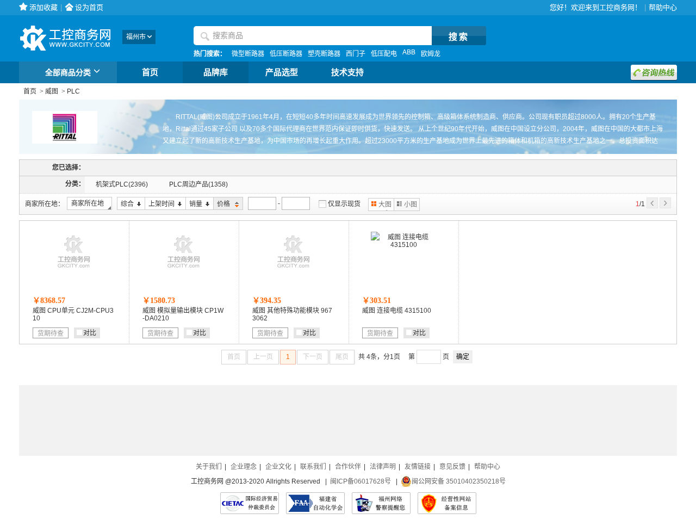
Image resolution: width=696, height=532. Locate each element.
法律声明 (383, 467)
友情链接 (418, 467)
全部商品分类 (68, 72)
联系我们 (313, 467)
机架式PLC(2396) (122, 184)
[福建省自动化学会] (315, 503)
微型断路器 (248, 54)
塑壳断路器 (324, 54)
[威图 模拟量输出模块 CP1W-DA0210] (184, 270)
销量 (193, 204)
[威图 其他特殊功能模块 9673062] (293, 270)
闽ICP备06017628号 (360, 481)
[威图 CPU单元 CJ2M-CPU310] (74, 270)
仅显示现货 (344, 204)
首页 (150, 72)
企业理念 (244, 467)
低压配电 (384, 54)
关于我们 (209, 467)
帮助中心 (663, 7)
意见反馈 (452, 467)
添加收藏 (43, 7)
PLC (73, 91)
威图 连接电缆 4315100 (396, 310)
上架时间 (160, 204)
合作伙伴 (348, 467)
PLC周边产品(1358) (198, 184)
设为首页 (89, 7)
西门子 (355, 54)
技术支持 (347, 72)
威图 (51, 91)
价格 (222, 204)
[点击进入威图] (58, 152)
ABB (408, 52)
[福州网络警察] (381, 503)
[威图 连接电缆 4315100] (403, 245)
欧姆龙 (430, 54)
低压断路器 (286, 54)
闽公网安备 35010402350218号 (459, 481)
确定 (462, 357)
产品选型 (281, 72)
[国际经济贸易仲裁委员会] (249, 503)
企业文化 (278, 467)
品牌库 (215, 72)
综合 (125, 204)
